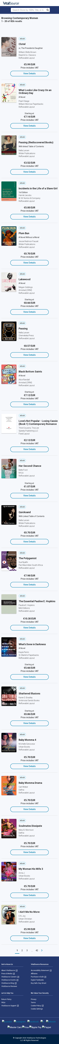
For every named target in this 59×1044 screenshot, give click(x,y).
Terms (33, 1002)
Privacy (33, 999)
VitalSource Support (9, 1006)
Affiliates (34, 974)
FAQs (3, 1002)
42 (37, 950)
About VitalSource (8, 970)
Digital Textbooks (37, 980)
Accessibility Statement (40, 970)
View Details (29, 73)
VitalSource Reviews (9, 986)
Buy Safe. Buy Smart (38, 983)
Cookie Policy (36, 1006)
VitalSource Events (8, 980)
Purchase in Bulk (37, 977)
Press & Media (7, 974)
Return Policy (6, 999)
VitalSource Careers (9, 977)
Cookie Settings (37, 1009)
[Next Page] (42, 950)
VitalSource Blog (7, 983)
